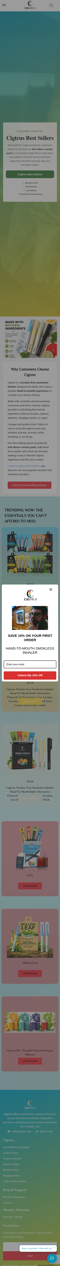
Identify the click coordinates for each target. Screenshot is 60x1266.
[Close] (50, 589)
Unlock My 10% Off (30, 675)
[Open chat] (52, 1258)
